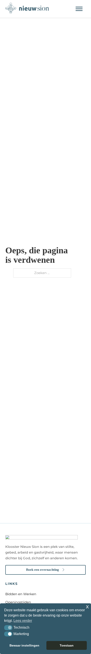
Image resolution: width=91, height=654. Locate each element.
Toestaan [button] (67, 645)
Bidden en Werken (20, 594)
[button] (8, 627)
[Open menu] (79, 9)
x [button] (87, 606)
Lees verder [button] (22, 621)
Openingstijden (18, 602)
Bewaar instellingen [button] (24, 645)
